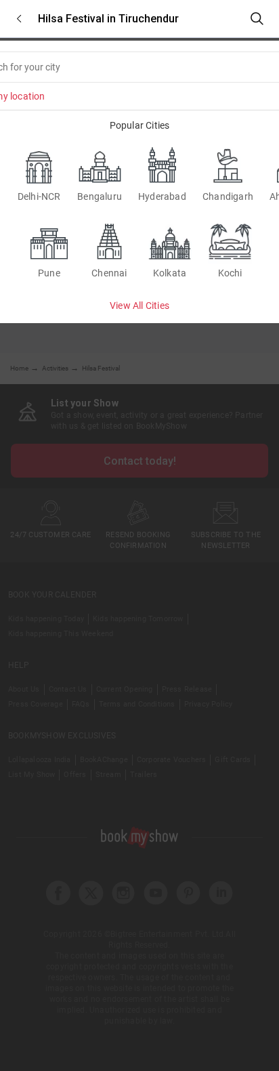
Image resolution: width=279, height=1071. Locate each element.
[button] (19, 18)
